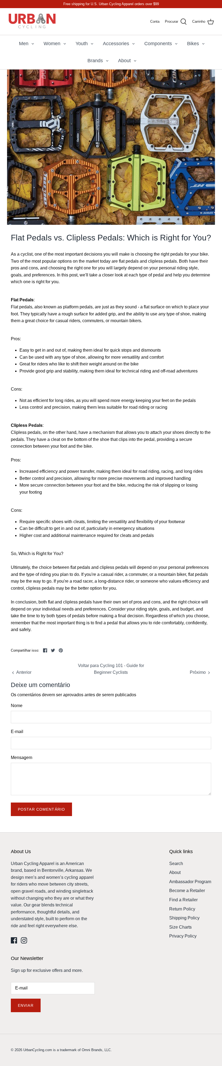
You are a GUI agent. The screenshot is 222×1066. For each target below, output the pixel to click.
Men (23, 43)
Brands (95, 60)
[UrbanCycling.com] (32, 21)
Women (52, 43)
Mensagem (21, 757)
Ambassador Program (190, 881)
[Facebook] (14, 940)
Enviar (26, 1005)
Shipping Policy (184, 918)
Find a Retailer (183, 899)
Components (158, 43)
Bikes (193, 43)
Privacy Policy (183, 936)
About (124, 60)
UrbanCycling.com (37, 1050)
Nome (16, 705)
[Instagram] (24, 940)
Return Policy (182, 909)
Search (176, 863)
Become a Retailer (187, 890)
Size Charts (180, 927)
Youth (82, 43)
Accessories (116, 43)
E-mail (17, 731)
